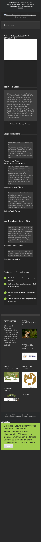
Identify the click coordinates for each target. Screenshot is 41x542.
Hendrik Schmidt (18, 36)
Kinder (6, 340)
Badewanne (8, 330)
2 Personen (8, 326)
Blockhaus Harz (24, 416)
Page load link (5, 422)
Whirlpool (7, 345)
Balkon (15, 330)
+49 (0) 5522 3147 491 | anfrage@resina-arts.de (21, 6)
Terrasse (12, 340)
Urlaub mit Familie (10, 343)
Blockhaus (14, 334)
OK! (8, 446)
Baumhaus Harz (9, 332)
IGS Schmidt (15, 416)
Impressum (33, 416)
